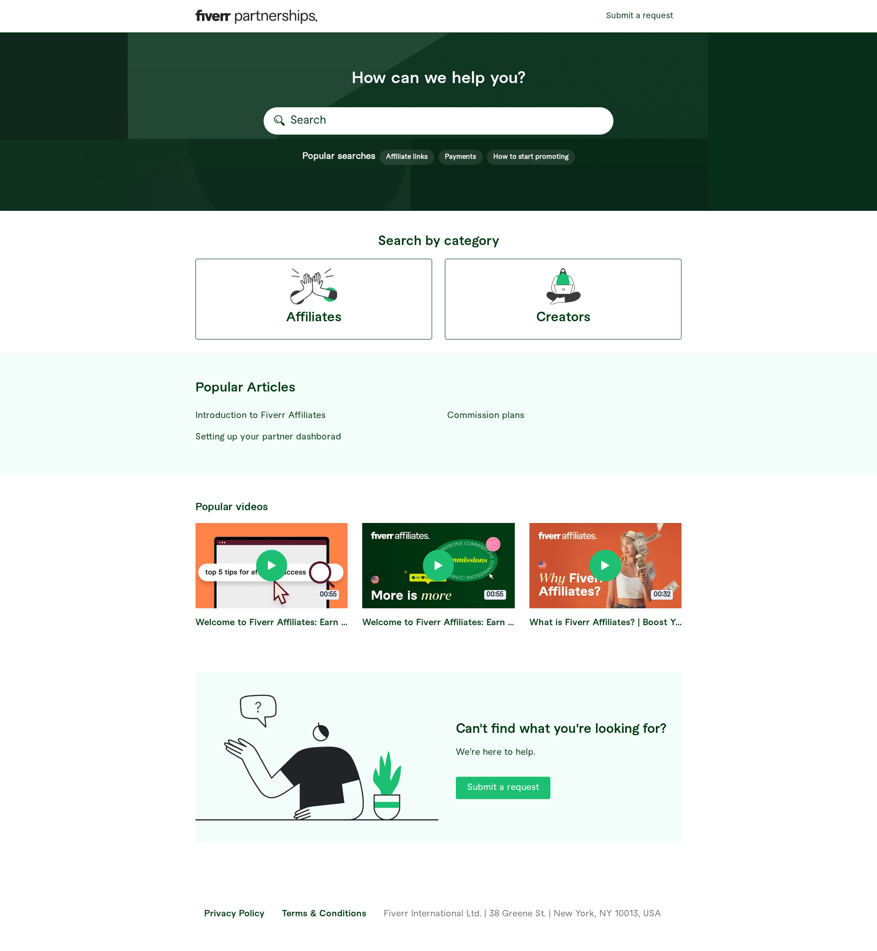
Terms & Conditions (324, 913)
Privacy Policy (234, 913)
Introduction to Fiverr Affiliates (260, 415)
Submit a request (639, 16)
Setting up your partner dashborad (268, 437)
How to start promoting (530, 156)
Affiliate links (407, 156)
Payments (460, 156)
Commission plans (485, 415)
